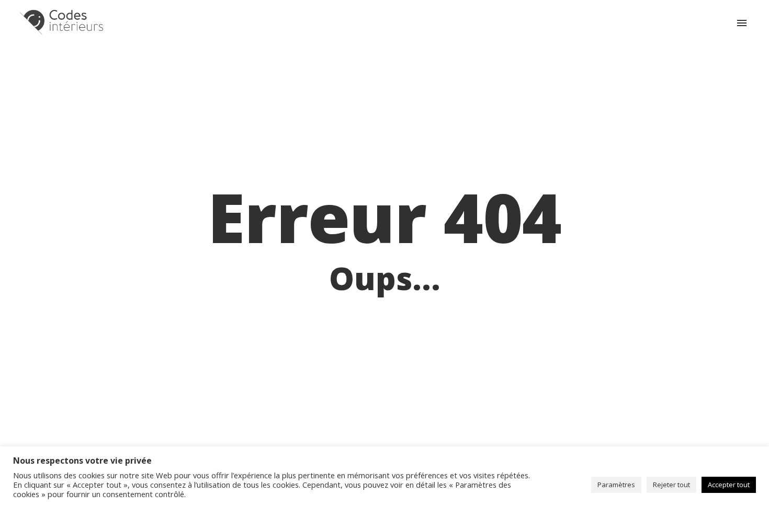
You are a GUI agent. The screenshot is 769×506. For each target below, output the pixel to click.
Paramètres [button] (616, 484)
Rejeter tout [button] (671, 484)
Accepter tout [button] (729, 484)
